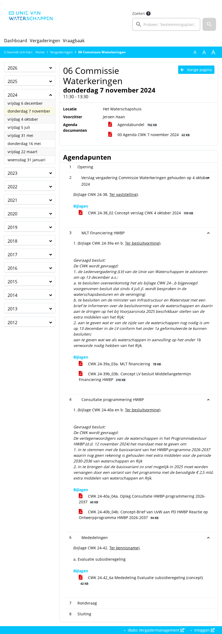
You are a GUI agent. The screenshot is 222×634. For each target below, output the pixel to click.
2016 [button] (12, 268)
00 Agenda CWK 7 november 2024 (152, 134)
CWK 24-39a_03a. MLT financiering (124, 363)
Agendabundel (136, 124)
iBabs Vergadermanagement (154, 630)
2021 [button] (12, 200)
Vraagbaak (73, 41)
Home (40, 52)
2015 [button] (12, 282)
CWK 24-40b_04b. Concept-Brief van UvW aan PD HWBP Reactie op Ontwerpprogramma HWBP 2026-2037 (143, 514)
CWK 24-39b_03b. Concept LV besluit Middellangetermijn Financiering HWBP (135, 376)
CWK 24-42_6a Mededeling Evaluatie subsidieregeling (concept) (141, 580)
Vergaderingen (45, 41)
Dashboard (15, 41)
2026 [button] (12, 68)
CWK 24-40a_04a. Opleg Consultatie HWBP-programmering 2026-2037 (142, 499)
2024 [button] (12, 95)
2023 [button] (12, 173)
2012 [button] (12, 323)
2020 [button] (12, 214)
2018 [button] (12, 241)
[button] (209, 24)
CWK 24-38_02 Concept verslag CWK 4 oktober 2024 (140, 212)
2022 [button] (12, 187)
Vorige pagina (199, 69)
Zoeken (138, 13)
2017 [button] (12, 255)
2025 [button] (12, 81)
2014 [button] (12, 295)
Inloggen (202, 630)
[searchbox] (166, 24)
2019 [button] (12, 227)
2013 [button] (12, 309)
